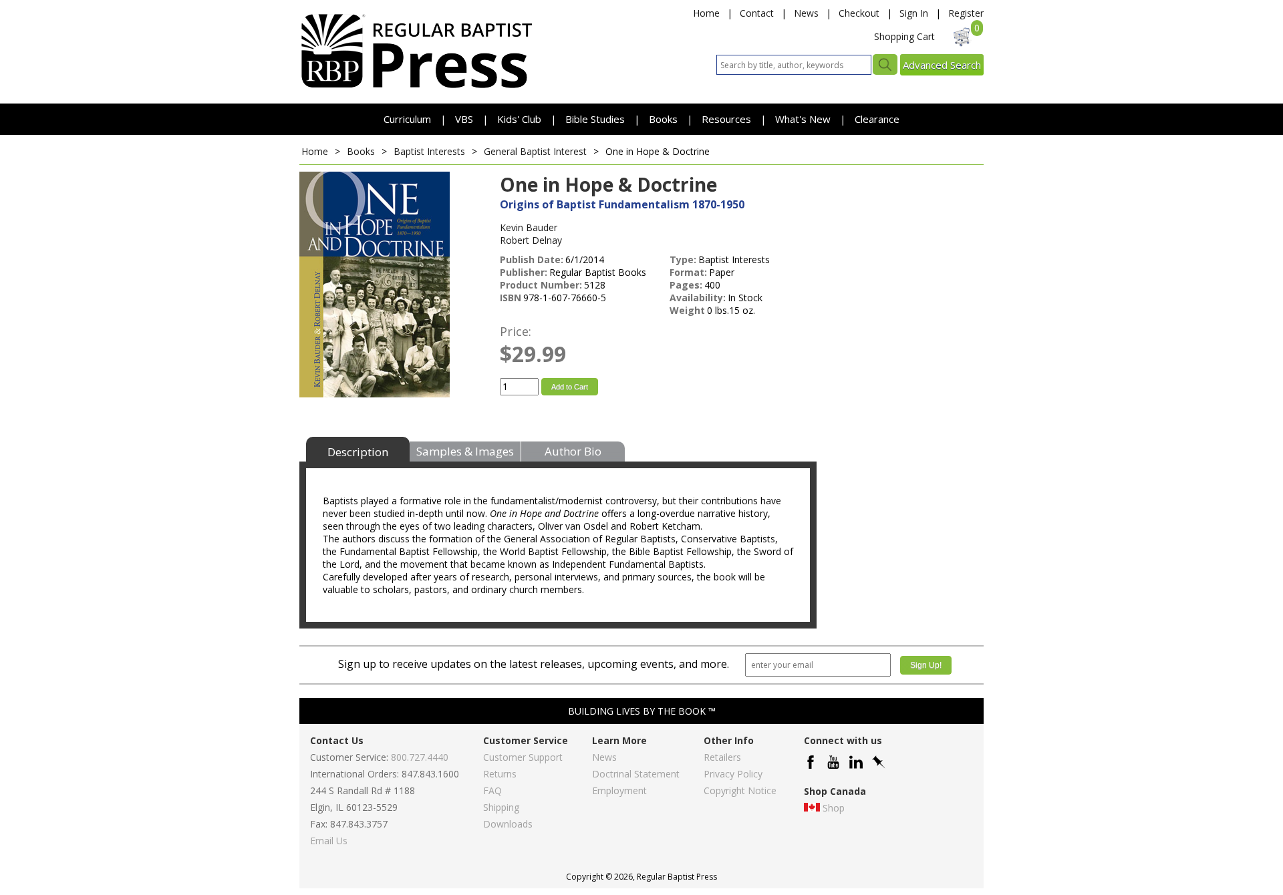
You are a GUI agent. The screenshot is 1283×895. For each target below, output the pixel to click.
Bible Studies (595, 119)
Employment (619, 790)
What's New (804, 119)
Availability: (698, 297)
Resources (728, 119)
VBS (464, 119)
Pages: (686, 285)
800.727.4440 (419, 757)
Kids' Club (519, 119)
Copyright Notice (740, 790)
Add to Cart (569, 387)
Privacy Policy (733, 773)
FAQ (492, 790)
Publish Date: (531, 259)
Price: (515, 331)
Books (663, 119)
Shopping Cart (904, 36)
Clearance (877, 119)
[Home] (416, 87)
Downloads (508, 824)
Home (706, 13)
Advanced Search (942, 64)
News (806, 13)
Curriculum (409, 119)
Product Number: (541, 285)
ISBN (510, 297)
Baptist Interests (429, 151)
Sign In (913, 13)
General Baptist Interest (535, 151)
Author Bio (573, 451)
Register (966, 13)
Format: (688, 272)
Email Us (328, 840)
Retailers (722, 757)
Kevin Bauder (528, 227)
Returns (500, 773)
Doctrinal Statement (636, 773)
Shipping (501, 807)
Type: (683, 259)
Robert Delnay (531, 240)
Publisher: (523, 272)
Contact (757, 13)
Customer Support (523, 757)
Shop (834, 807)
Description (357, 452)
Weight (687, 310)
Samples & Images (465, 451)
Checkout (859, 13)
